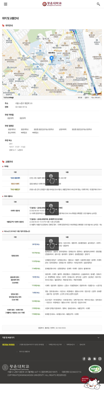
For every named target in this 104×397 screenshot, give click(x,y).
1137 (17, 147)
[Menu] (5, 4)
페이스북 (84, 359)
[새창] (95, 366)
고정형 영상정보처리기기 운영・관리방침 (31, 344)
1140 (23, 147)
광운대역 (10, 118)
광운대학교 (52, 4)
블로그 (95, 359)
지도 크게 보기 (95, 98)
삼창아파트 (62, 129)
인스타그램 (100, 359)
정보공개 (82, 344)
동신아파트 (12, 133)
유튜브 (89, 359)
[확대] (98, 57)
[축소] (98, 62)
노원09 (20, 150)
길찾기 (87, 98)
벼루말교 (24, 133)
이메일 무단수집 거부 (55, 344)
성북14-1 (12, 150)
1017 (11, 147)
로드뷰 (80, 98)
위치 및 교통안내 (24, 351)
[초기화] (98, 67)
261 (10, 144)
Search (98, 4)
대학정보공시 (71, 344)
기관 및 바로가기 (8, 338)
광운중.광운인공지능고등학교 (44, 129)
